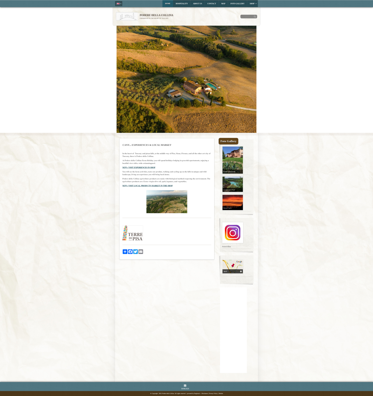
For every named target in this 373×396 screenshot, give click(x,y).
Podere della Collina (156, 15)
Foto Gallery (237, 4)
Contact (211, 4)
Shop (252, 4)
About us (197, 4)
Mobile (221, 393)
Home (167, 4)
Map (223, 4)
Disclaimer (205, 393)
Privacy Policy (213, 393)
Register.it (197, 393)
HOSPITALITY (182, 4)
